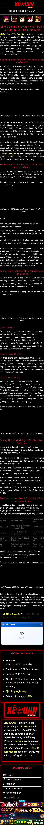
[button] (2, 4)
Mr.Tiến (29, 696)
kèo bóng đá (10, 153)
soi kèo (19, 741)
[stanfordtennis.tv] (24, 4)
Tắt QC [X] (22, 801)
